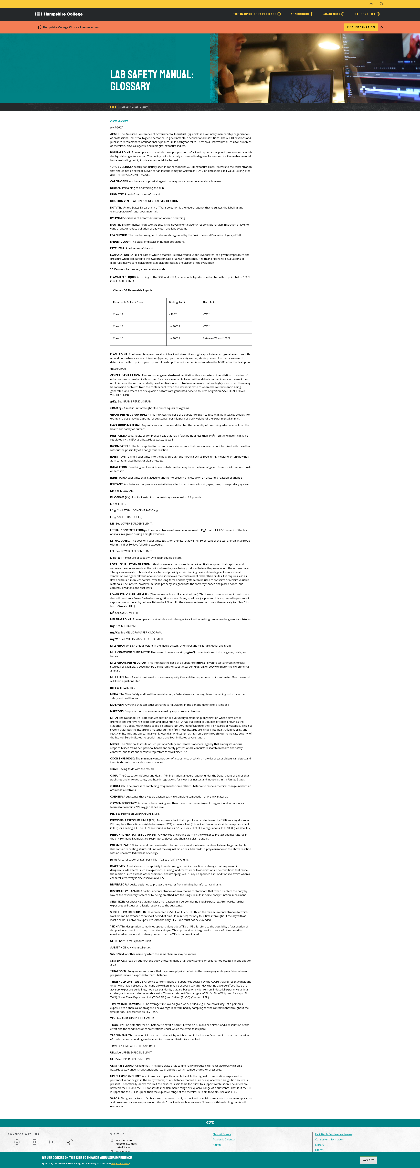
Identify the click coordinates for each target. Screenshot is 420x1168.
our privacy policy (120, 1163)
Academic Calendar (224, 1139)
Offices (319, 1150)
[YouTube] (52, 1144)
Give (370, 4)
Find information (361, 27)
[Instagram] (34, 1144)
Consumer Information (329, 1139)
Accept (368, 1160)
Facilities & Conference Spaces (333, 1134)
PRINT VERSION (119, 121)
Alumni (217, 1145)
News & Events (222, 1134)
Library (319, 1145)
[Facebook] (16, 1144)
